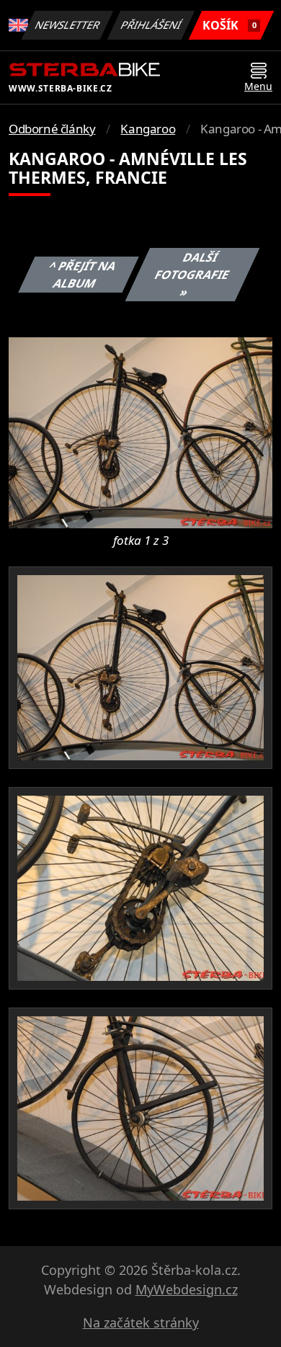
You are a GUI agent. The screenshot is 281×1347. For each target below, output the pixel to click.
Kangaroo (147, 128)
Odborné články (52, 128)
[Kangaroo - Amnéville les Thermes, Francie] (140, 432)
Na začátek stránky (141, 1322)
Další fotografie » (192, 274)
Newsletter (67, 25)
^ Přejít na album (82, 274)
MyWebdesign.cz (186, 1289)
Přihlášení (151, 25)
